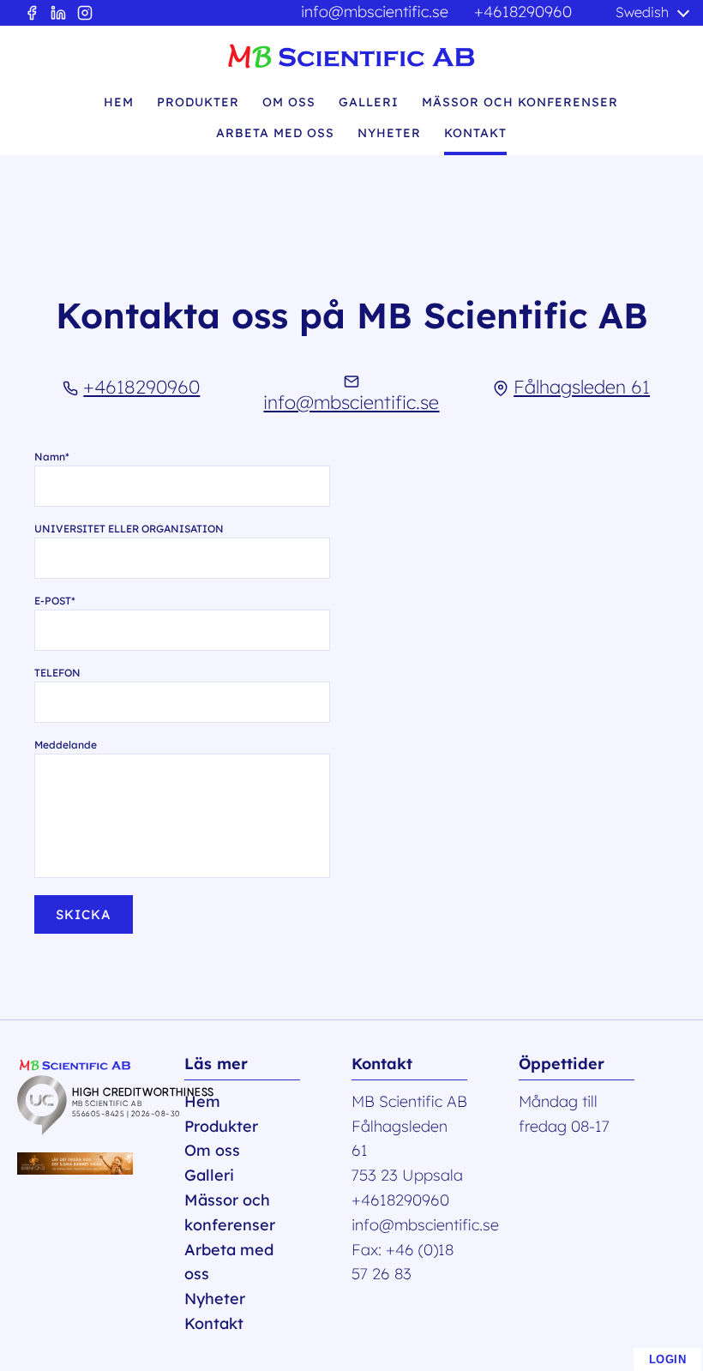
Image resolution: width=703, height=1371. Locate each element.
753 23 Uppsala (407, 1175)
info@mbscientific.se (374, 11)
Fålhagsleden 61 (582, 386)
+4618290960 (523, 11)
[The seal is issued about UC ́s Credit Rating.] (150, 1129)
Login (668, 1359)
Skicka (83, 914)
